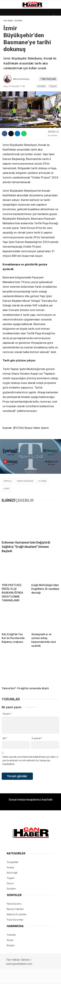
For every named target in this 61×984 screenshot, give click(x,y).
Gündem (10, 42)
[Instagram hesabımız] (29, 978)
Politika (10, 70)
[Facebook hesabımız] (10, 978)
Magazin (10, 56)
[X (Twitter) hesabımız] (19, 978)
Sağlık (9, 63)
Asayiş (9, 77)
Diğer (8, 83)
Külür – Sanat (14, 49)
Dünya (9, 28)
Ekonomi (10, 35)
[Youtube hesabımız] (39, 978)
